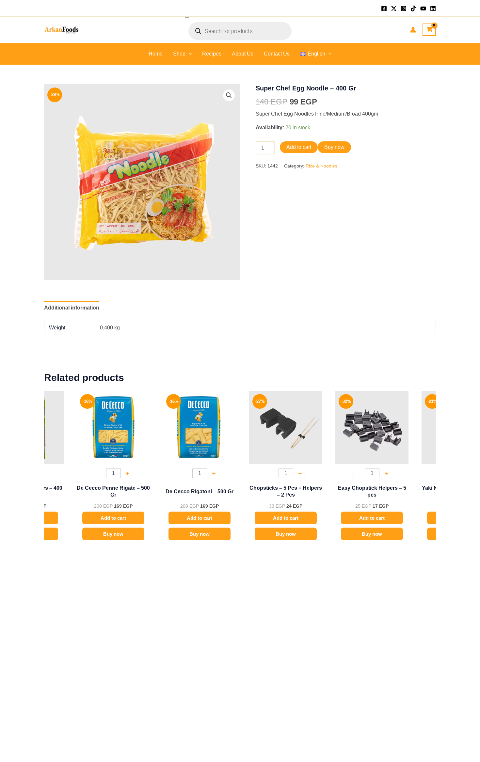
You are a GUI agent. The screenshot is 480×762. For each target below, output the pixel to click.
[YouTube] (423, 8)
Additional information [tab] (71, 307)
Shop (179, 53)
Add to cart (298, 147)
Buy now (334, 147)
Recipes (211, 53)
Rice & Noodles (321, 165)
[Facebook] (384, 8)
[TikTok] (413, 8)
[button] (188, 54)
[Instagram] (404, 8)
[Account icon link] (413, 30)
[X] (394, 8)
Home (156, 53)
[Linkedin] (433, 8)
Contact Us (277, 53)
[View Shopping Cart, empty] (429, 30)
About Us (242, 53)
